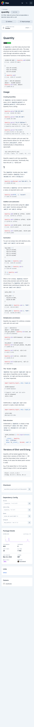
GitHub (5, 572)
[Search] (26, 3)
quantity (5, 12)
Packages (5, 9)
